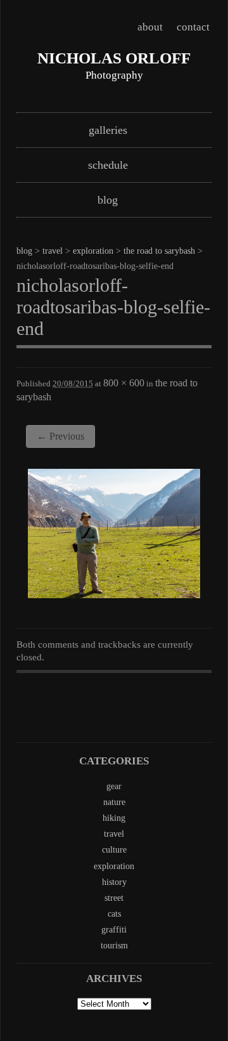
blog (108, 199)
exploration (93, 251)
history (114, 882)
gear (114, 786)
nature (114, 802)
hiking (114, 818)
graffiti (114, 929)
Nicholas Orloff (114, 58)
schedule (108, 165)
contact (193, 27)
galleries (108, 130)
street (114, 898)
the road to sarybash (159, 251)
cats (114, 914)
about (150, 27)
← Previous (60, 436)
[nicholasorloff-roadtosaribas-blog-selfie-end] (114, 594)
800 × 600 (123, 382)
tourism (114, 945)
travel (52, 251)
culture (114, 849)
